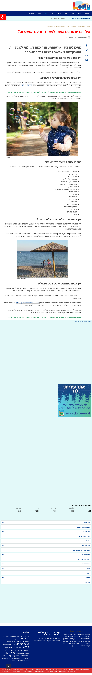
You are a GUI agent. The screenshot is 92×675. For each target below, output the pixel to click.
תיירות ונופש (81, 26)
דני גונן (13, 639)
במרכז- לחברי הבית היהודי (43, 671)
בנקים (88, 568)
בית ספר (11, 636)
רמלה (13, 658)
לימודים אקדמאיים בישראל (26, 671)
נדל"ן (3, 671)
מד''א (23, 648)
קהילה (13, 656)
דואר (88, 573)
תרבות (27, 663)
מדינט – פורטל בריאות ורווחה (29, 669)
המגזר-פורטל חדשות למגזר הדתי (51, 669)
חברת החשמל (85, 564)
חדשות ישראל (14, 671)
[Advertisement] (46, 353)
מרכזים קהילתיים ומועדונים (81, 550)
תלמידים (6, 661)
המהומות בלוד (7, 639)
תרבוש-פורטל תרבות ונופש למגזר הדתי (71, 669)
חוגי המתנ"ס (86, 554)
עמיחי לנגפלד (25, 656)
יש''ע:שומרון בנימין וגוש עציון (58, 671)
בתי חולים (87, 522)
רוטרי (24, 658)
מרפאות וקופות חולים (83, 527)
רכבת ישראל (19, 658)
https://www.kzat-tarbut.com (27, 303)
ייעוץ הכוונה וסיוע (84, 536)
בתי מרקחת (86, 531)
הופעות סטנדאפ (26, 85)
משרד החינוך (13, 650)
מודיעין (40, 669)
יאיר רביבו (23, 644)
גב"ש (68, 671)
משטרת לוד (21, 650)
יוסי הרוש (13, 644)
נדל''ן (7, 650)
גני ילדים (87, 541)
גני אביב (23, 638)
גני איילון (17, 639)
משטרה (11, 647)
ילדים (8, 645)
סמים (21, 653)
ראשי (88, 26)
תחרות (13, 661)
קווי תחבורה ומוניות (84, 559)
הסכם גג (27, 641)
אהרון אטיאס (26, 636)
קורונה (8, 655)
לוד (27, 647)
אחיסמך (16, 636)
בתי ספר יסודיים (85, 545)
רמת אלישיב (8, 658)
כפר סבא (7, 671)
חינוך (8, 641)
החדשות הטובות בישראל (14, 669)
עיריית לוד (10, 652)
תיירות (10, 661)
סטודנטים (26, 653)
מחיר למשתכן (17, 647)
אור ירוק (20, 636)
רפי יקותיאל (21, 661)
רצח (17, 661)
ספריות (87, 582)
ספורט (18, 653)
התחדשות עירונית (17, 641)
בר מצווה (7, 636)
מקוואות (87, 577)
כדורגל (5, 645)
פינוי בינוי (17, 656)
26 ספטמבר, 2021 (71, 38)
